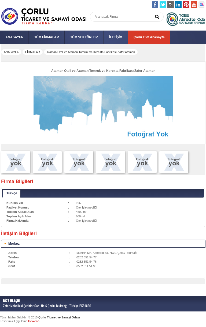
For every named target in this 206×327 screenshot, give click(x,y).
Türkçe (11, 193)
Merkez (14, 243)
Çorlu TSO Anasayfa (149, 37)
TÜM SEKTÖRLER (84, 37)
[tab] (103, 244)
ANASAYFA (14, 37)
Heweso (33, 321)
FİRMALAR (32, 52)
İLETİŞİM (115, 37)
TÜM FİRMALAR (46, 37)
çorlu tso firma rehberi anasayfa (44, 16)
